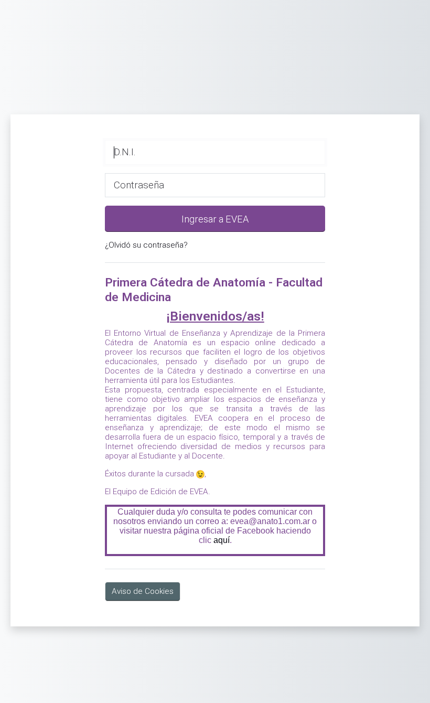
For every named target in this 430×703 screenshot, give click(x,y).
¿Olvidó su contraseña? (146, 245)
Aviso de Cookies (143, 591)
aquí (221, 540)
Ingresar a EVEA (215, 219)
